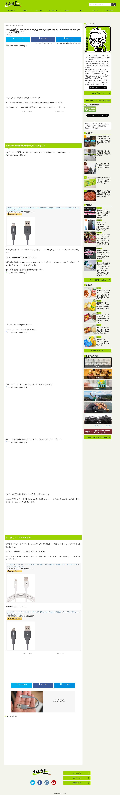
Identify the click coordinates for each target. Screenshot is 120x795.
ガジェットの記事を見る (98, 362)
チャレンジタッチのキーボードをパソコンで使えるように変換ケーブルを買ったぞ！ (103, 180)
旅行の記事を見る (98, 396)
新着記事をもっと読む (97, 350)
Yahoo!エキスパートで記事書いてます (97, 100)
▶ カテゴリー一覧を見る (103, 426)
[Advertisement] (60, 17)
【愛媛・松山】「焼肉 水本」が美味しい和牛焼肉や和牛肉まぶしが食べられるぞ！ (103, 193)
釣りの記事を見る (98, 407)
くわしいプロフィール (97, 93)
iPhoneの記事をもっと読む (98, 280)
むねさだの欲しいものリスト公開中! (97, 437)
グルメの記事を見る (98, 374)
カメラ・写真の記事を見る (98, 419)
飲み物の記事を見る (98, 385)
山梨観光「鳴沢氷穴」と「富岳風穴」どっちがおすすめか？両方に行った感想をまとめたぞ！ (103, 140)
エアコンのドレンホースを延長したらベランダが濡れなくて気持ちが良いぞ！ (103, 153)
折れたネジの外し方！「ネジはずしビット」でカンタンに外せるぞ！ (103, 166)
